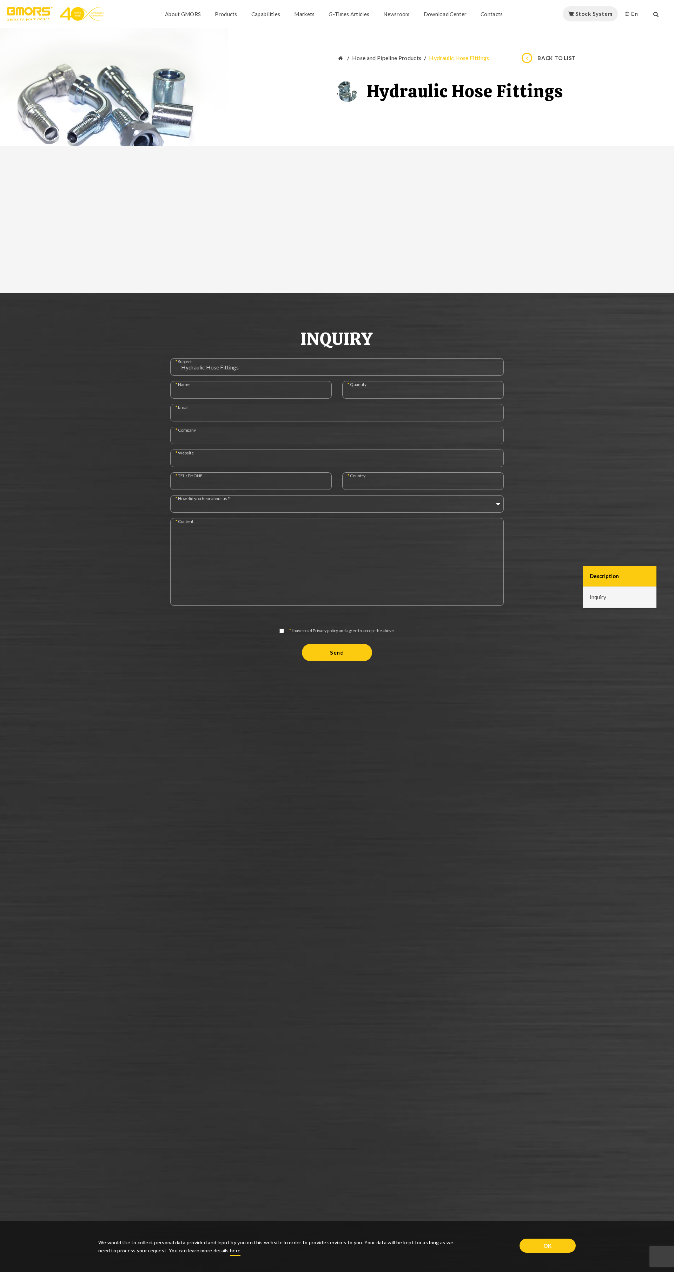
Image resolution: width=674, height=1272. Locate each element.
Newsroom (396, 14)
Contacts (492, 14)
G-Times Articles (349, 14)
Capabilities (265, 14)
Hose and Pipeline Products (386, 57)
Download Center (445, 14)
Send (337, 652)
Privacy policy (325, 631)
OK (547, 1246)
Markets (304, 14)
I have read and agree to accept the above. (342, 631)
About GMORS (183, 14)
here (235, 1250)
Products (226, 14)
